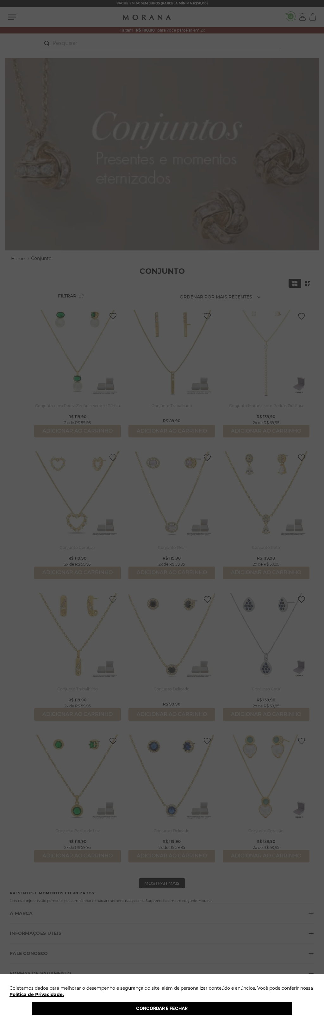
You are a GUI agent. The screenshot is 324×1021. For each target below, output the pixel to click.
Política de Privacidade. (36, 994)
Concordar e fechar (162, 1008)
